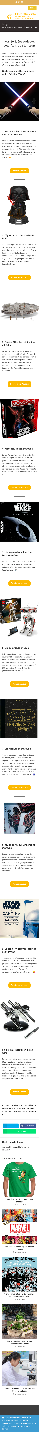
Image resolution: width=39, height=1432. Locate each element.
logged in (17, 1147)
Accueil (4, 27)
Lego (26, 648)
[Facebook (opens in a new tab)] (16, 2)
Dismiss (5, 1429)
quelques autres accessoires (24, 1076)
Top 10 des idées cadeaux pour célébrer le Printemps (19, 1342)
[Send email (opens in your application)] (22, 2)
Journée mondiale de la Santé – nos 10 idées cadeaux (19, 1390)
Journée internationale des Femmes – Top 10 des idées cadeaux (19, 1295)
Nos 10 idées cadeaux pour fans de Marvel (19, 1248)
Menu (33, 8)
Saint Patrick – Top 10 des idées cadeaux (19, 1200)
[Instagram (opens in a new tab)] (19, 2)
